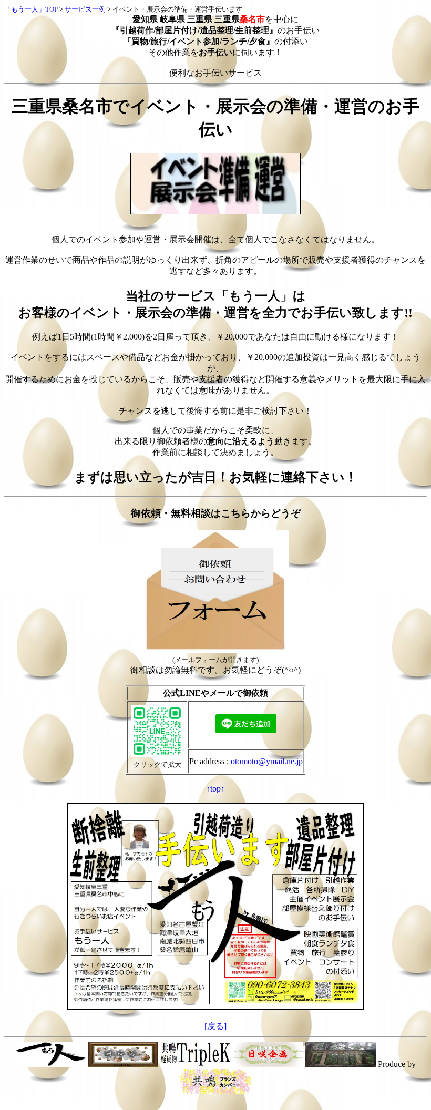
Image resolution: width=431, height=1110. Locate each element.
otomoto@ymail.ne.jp (267, 761)
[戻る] (215, 1026)
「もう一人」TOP (31, 9)
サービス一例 (85, 9)
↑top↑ (215, 788)
